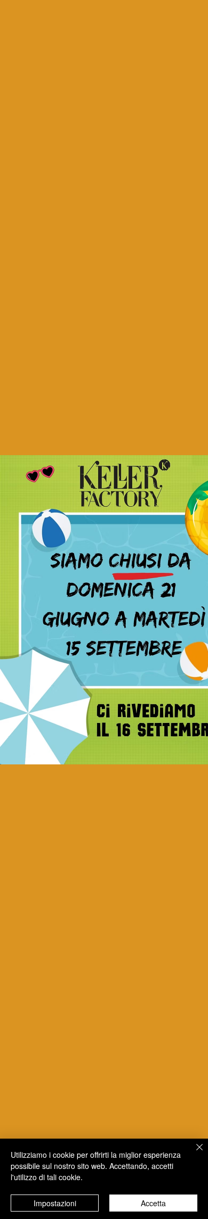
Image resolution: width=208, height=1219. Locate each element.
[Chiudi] (193, 1153)
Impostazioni (55, 1203)
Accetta (153, 1203)
